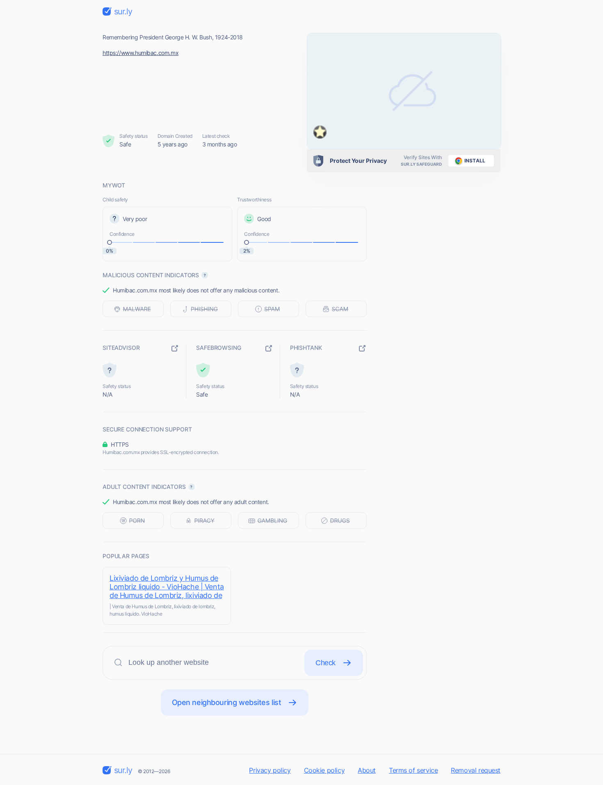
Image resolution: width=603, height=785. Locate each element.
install (474, 160)
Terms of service (413, 770)
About (367, 770)
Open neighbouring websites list (226, 702)
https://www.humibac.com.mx (140, 52)
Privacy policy (269, 770)
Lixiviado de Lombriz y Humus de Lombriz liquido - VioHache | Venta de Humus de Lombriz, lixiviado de (167, 587)
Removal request (475, 770)
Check (325, 663)
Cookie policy (324, 770)
